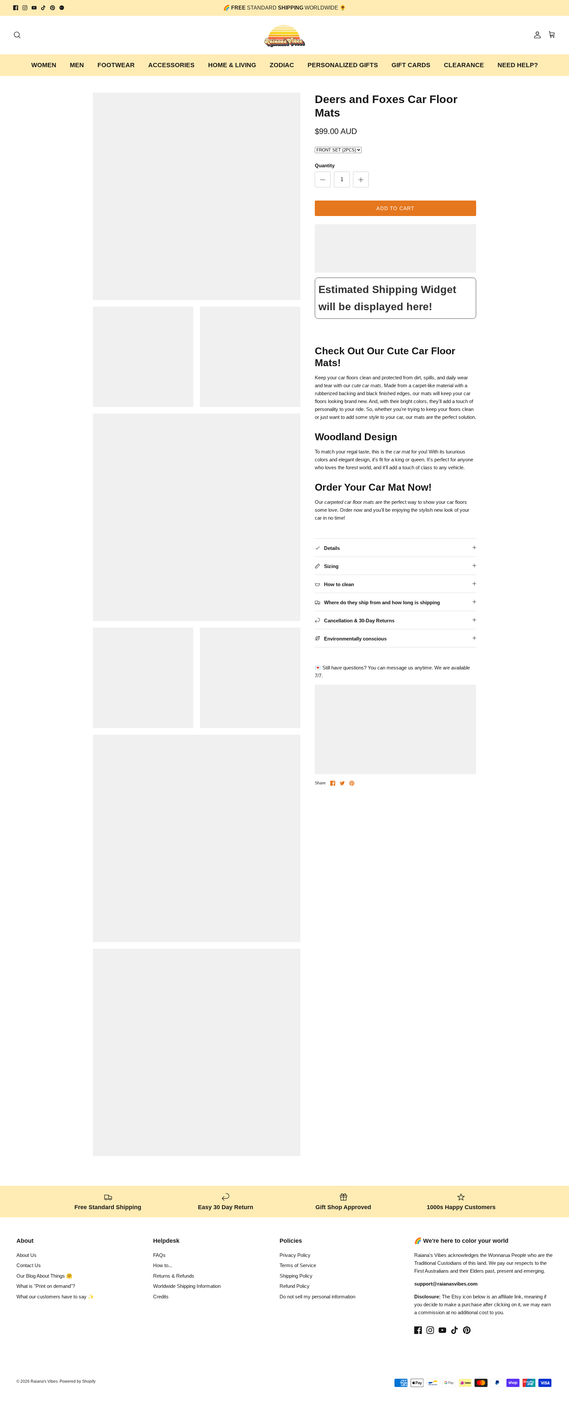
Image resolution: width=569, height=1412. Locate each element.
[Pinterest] (52, 7)
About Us (26, 1255)
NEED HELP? (518, 65)
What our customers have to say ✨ (55, 1296)
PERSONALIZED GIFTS (343, 65)
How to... (162, 1265)
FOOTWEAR (116, 65)
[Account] (536, 35)
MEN (77, 65)
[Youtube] (34, 7)
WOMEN (43, 65)
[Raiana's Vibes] (284, 35)
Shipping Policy (296, 1276)
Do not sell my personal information (317, 1296)
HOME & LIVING (232, 65)
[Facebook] (15, 7)
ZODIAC (282, 65)
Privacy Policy (295, 1255)
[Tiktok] (43, 7)
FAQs (159, 1255)
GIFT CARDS (411, 65)
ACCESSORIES (171, 65)
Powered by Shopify (77, 1381)
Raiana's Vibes (44, 1381)
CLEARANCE (464, 65)
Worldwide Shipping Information (187, 1286)
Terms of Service (298, 1265)
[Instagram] (24, 7)
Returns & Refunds (173, 1276)
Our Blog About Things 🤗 (44, 1276)
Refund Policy (295, 1286)
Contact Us (28, 1265)
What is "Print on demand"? (45, 1286)
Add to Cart (395, 208)
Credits (161, 1296)
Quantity (325, 165)
